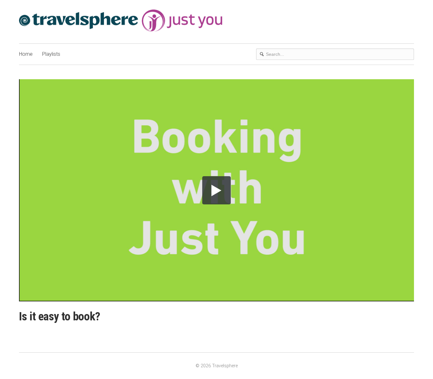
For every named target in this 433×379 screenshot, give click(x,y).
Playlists (51, 54)
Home (26, 54)
